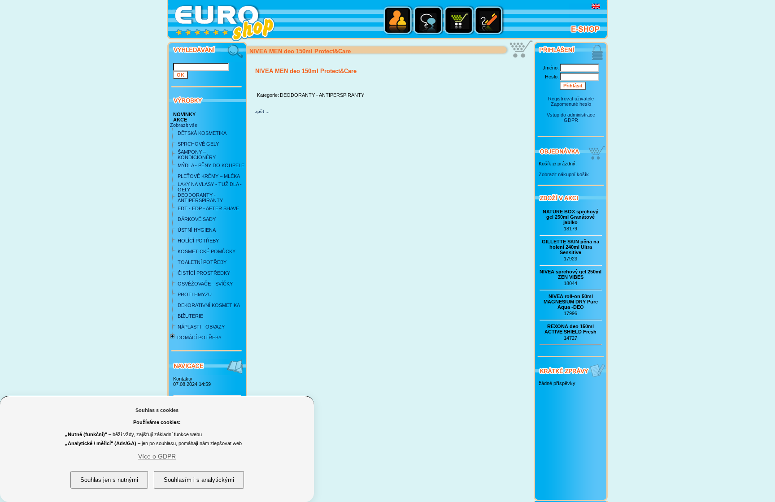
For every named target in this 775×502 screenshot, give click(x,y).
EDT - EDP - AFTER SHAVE (208, 208)
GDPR (571, 120)
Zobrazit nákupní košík (564, 174)
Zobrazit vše (183, 125)
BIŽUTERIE (190, 316)
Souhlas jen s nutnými (109, 479)
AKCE (180, 119)
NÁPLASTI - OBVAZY (201, 326)
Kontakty (182, 378)
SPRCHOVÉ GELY (198, 144)
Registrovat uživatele (571, 98)
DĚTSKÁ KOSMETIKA (202, 133)
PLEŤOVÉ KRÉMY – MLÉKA (209, 176)
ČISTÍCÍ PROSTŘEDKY (204, 273)
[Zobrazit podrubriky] (172, 340)
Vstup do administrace (571, 114)
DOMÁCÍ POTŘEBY (199, 337)
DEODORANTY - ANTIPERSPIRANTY (200, 197)
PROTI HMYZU (195, 294)
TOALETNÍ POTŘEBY (202, 262)
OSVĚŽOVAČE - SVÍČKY (205, 283)
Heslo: (552, 76)
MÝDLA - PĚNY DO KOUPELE (211, 165)
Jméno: (551, 67)
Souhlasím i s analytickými (199, 479)
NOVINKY (184, 114)
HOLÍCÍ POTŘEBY (198, 240)
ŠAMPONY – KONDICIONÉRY (197, 154)
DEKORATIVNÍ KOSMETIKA (209, 305)
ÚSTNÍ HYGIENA (197, 230)
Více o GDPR (157, 456)
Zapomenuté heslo (571, 104)
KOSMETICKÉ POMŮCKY (206, 251)
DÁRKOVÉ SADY (197, 219)
